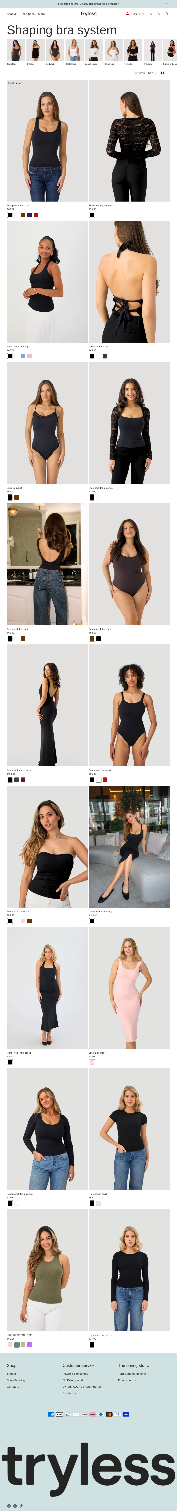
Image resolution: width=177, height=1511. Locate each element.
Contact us (69, 1393)
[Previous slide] (8, 4)
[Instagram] (15, 1506)
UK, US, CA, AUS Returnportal (82, 1386)
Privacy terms (127, 1380)
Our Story (13, 1386)
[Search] (151, 14)
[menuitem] (41, 14)
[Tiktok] (21, 1506)
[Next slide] (166, 4)
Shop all (12, 1373)
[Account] (158, 14)
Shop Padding (16, 1380)
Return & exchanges (75, 1373)
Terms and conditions (132, 1373)
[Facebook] (9, 1506)
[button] (152, 73)
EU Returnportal (73, 1380)
